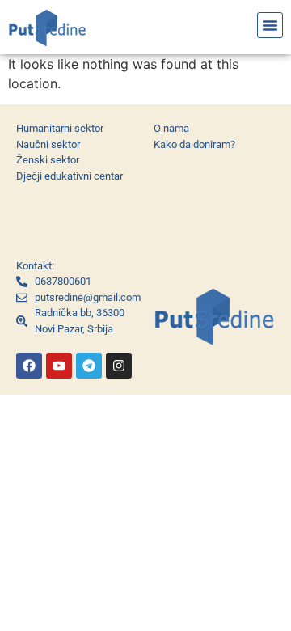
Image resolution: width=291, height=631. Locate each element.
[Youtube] (59, 366)
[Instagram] (119, 366)
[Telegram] (89, 366)
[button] (270, 25)
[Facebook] (29, 366)
